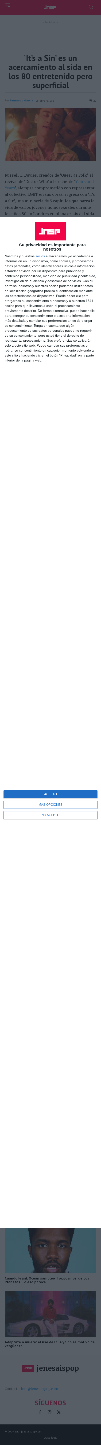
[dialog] (50, 722)
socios (40, 256)
